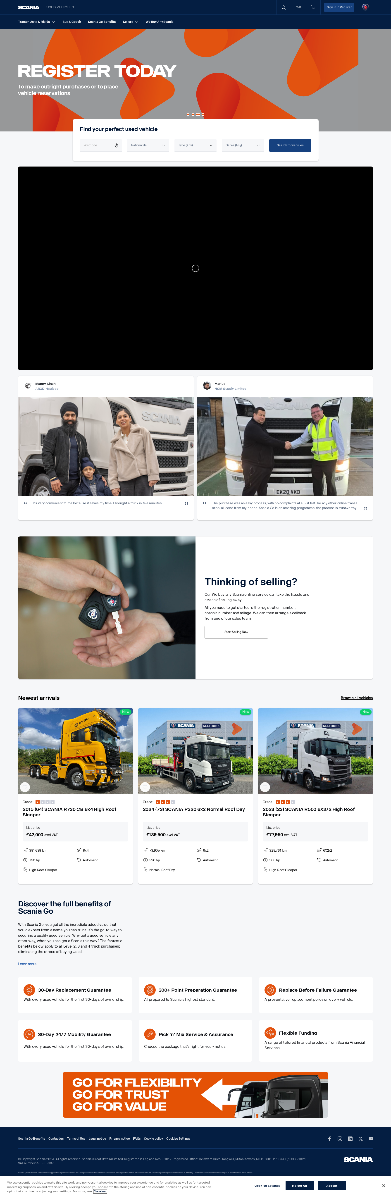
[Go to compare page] (298, 7)
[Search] (284, 7)
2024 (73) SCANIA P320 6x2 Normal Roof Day (194, 809)
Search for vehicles (290, 145)
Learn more (27, 964)
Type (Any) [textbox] (185, 145)
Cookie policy (153, 1139)
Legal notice (97, 1139)
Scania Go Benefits (101, 22)
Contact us (56, 1139)
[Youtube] (371, 1138)
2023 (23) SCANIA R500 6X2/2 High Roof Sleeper (309, 812)
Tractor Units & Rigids (34, 22)
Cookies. (100, 1191)
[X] (360, 1138)
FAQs (137, 1139)
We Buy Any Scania (160, 22)
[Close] (384, 1186)
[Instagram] (340, 1138)
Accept (331, 1185)
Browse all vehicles (357, 698)
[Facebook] (329, 1138)
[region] (195, 1186)
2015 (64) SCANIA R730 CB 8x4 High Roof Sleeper (69, 812)
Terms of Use (76, 1139)
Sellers (128, 22)
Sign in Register (339, 7)
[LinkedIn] (350, 1138)
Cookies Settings (267, 1185)
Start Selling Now (236, 632)
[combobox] (148, 145)
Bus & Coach (71, 22)
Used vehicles (60, 7)
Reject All (299, 1185)
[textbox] (234, 145)
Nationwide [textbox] (139, 145)
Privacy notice (119, 1139)
